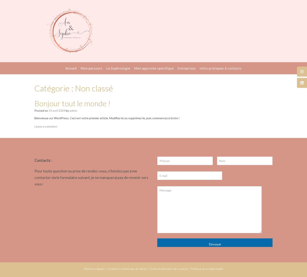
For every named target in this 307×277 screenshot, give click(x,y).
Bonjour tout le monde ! (72, 103)
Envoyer (215, 244)
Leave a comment (45, 126)
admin (73, 110)
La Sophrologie (118, 68)
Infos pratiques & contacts (221, 68)
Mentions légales (94, 269)
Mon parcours (92, 68)
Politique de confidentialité (207, 269)
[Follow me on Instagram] (302, 72)
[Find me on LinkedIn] (302, 83)
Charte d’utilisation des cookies (168, 269)
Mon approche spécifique (154, 68)
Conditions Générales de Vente (127, 269)
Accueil (71, 68)
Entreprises (187, 68)
